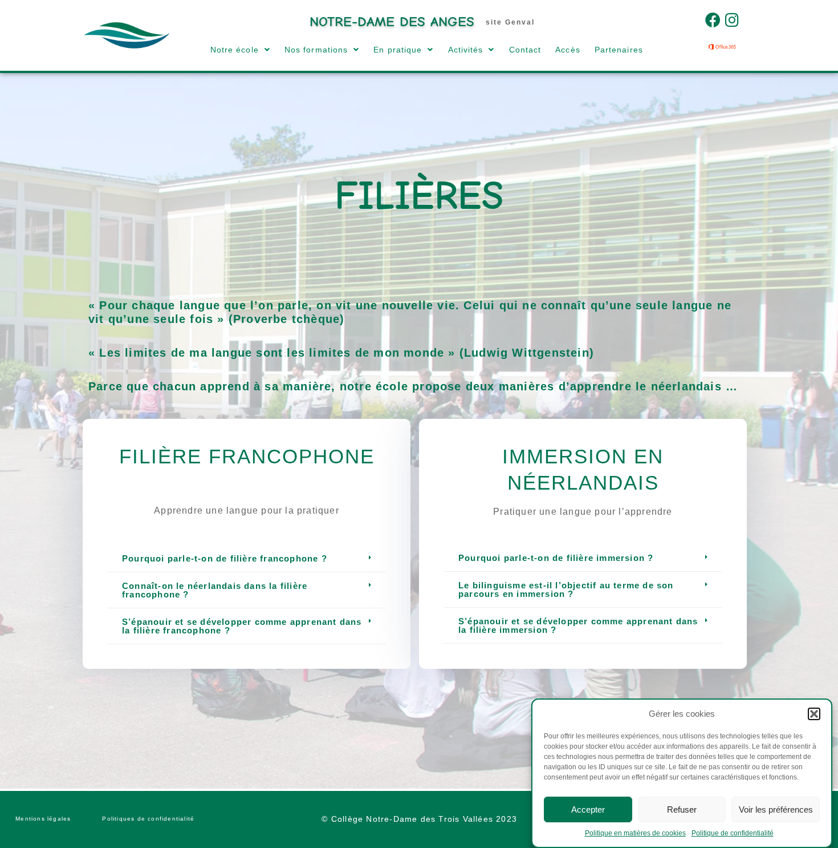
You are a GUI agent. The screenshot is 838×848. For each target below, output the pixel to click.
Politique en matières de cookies (635, 833)
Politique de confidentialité (732, 833)
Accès (567, 49)
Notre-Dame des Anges (392, 21)
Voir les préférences (776, 809)
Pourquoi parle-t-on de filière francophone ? (224, 558)
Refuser (682, 809)
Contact (525, 49)
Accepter (588, 809)
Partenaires (619, 49)
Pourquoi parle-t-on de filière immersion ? (555, 558)
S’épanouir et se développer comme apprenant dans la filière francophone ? (242, 626)
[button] (814, 714)
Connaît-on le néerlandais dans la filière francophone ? (214, 590)
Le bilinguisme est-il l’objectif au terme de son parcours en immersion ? (566, 589)
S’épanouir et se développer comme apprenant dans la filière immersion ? (578, 625)
